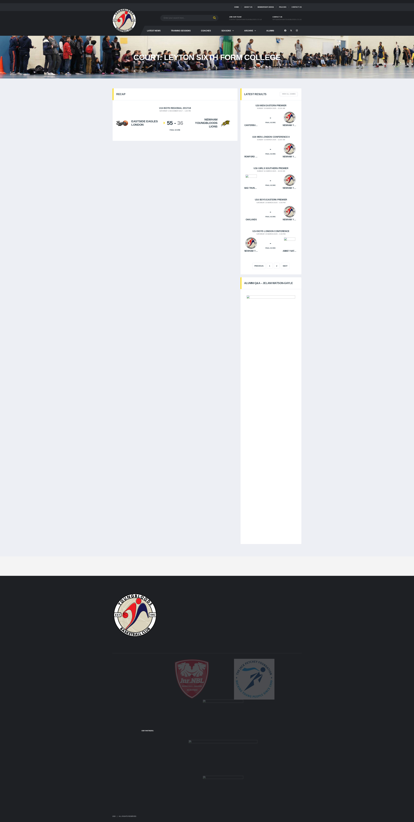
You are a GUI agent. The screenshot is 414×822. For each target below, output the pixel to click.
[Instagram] (297, 31)
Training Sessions (181, 31)
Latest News (154, 31)
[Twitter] (291, 31)
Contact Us (297, 7)
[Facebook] (285, 31)
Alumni (270, 31)
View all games (288, 94)
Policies (282, 7)
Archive (248, 31)
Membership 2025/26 (266, 7)
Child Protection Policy (284, 14)
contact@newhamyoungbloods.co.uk (245, 19)
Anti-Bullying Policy (283, 19)
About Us (248, 7)
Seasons (226, 31)
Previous (258, 266)
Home (236, 7)
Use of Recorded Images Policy (287, 16)
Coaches (206, 31)
